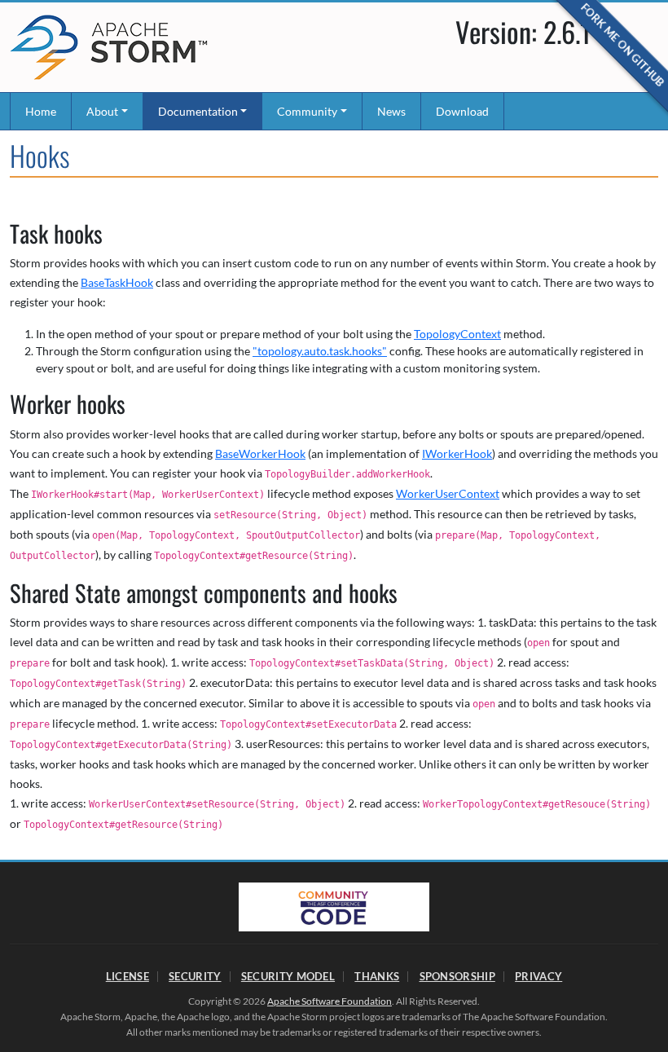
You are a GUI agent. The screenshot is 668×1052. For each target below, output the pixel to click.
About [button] (102, 111)
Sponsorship (457, 976)
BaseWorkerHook (260, 453)
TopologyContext (457, 334)
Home (40, 111)
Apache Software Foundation (329, 1001)
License (127, 976)
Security (195, 976)
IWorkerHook (457, 453)
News (391, 111)
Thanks (376, 976)
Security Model (288, 976)
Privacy (538, 976)
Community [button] (307, 111)
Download (462, 111)
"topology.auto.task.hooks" (320, 351)
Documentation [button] (198, 111)
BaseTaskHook (117, 282)
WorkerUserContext (447, 493)
